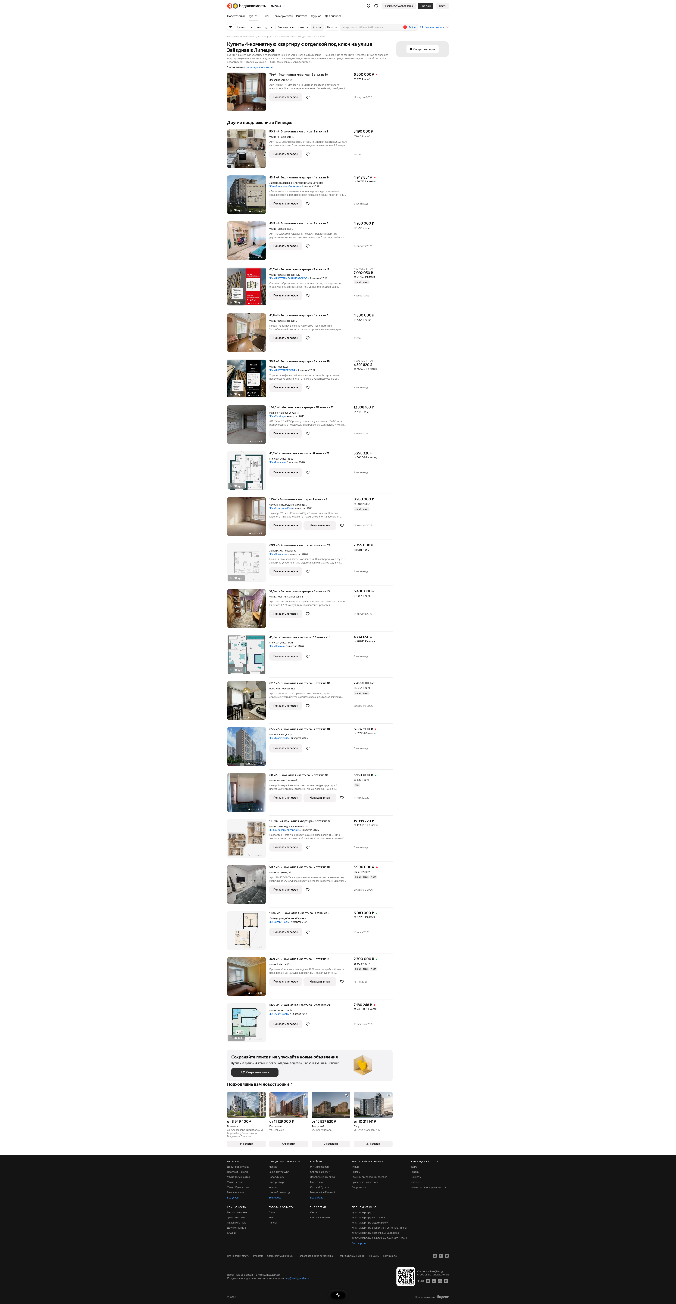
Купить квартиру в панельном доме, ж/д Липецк (379, 1227)
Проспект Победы (237, 1171)
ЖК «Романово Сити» (281, 508)
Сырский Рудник (319, 1187)
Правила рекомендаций (351, 1256)
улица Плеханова (279, 228)
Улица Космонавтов (238, 1177)
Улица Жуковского (238, 1187)
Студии (231, 1232)
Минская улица (277, 458)
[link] (442, 6)
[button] (376, 6)
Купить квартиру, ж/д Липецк (368, 1217)
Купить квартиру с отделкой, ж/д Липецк (375, 1232)
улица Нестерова (279, 1010)
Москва (273, 1166)
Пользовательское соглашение (316, 1256)
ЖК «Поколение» (279, 554)
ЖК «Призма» (277, 646)
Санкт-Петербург (279, 1171)
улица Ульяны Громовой (283, 780)
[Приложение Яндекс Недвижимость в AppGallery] (440, 1281)
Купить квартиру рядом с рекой (370, 1222)
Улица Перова (235, 1182)
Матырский (316, 1182)
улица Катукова (278, 872)
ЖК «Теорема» (277, 462)
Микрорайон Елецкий (322, 1192)
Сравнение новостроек (365, 1182)
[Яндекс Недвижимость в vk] (435, 1256)
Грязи (272, 1212)
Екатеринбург (277, 1182)
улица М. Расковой (280, 136)
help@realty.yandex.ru (297, 1278)
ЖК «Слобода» (277, 416)
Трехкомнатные (236, 1217)
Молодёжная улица (280, 734)
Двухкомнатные (236, 1227)
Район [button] (412, 27)
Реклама (258, 1256)
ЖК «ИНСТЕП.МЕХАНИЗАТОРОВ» (289, 278)
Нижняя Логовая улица (282, 412)
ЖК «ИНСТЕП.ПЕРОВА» (283, 370)
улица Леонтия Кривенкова (285, 596)
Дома (414, 1166)
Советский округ (320, 1171)
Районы (356, 1171)
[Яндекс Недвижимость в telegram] (447, 1256)
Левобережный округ (322, 1177)
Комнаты (416, 1177)
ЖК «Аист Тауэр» (279, 1013)
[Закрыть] (447, 27)
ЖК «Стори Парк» (279, 922)
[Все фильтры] (230, 27)
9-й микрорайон (319, 1166)
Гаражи (415, 1171)
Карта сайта (390, 1256)
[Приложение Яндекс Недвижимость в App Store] (428, 1281)
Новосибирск (276, 1177)
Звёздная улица (278, 80)
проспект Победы (279, 688)
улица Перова (277, 366)
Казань (273, 1187)
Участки (415, 1182)
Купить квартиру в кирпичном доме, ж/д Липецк (379, 1238)
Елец (271, 1217)
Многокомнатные (237, 1212)
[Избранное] (368, 6)
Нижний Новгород (279, 1192)
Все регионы (359, 1187)
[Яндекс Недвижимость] (246, 6)
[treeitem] (237, 16)
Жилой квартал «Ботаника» (285, 186)
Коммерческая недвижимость (428, 1187)
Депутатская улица (238, 1166)
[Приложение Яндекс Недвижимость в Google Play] (434, 1281)
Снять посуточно (320, 1217)
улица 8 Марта (277, 964)
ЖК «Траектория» (279, 738)
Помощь (374, 1256)
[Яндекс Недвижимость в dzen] (441, 1256)
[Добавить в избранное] (307, 97)
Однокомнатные (236, 1222)
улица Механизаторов (282, 274)
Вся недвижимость (238, 1256)
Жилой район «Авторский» (284, 830)
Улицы (355, 1166)
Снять (313, 1212)
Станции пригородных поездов (369, 1177)
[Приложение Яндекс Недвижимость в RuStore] (446, 1281)
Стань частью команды (280, 1256)
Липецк (273, 182)
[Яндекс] (443, 1297)
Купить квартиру (361, 1212)
